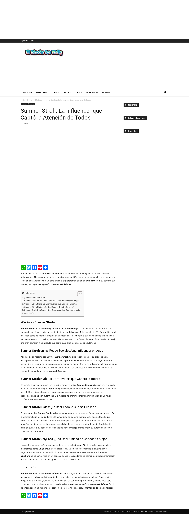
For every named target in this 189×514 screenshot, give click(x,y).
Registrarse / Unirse (27, 41)
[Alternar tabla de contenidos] (78, 293)
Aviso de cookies (147, 511)
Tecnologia (92, 92)
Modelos (38, 100)
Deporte (67, 92)
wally (26, 123)
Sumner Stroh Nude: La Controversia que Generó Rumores (50, 304)
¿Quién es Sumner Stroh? (35, 297)
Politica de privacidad (112, 511)
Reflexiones (42, 92)
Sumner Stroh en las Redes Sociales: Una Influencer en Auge (51, 301)
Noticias (27, 92)
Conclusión (29, 313)
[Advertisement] (83, 19)
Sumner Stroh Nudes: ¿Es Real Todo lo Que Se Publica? (49, 307)
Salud (55, 92)
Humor (106, 92)
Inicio (23, 100)
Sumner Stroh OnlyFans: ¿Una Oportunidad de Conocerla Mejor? (52, 310)
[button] (165, 92)
